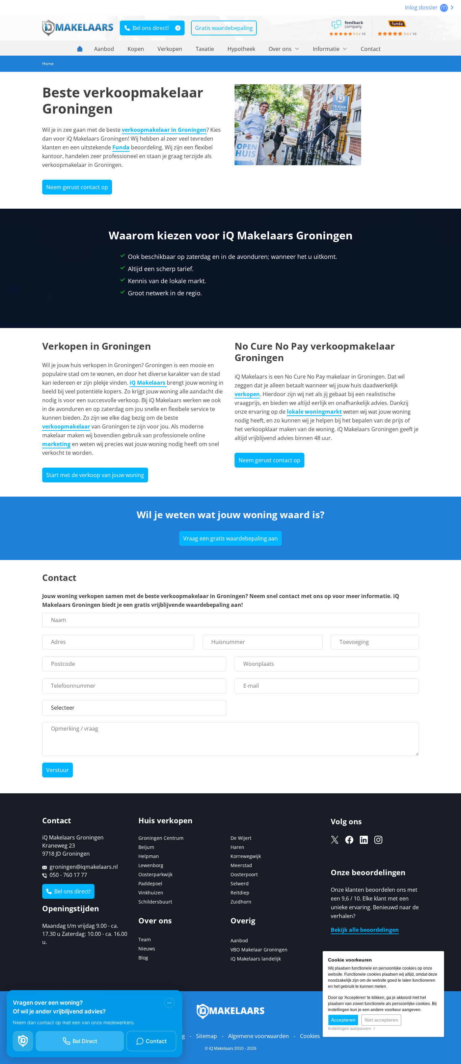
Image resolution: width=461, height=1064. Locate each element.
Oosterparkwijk (155, 874)
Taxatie (205, 49)
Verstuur (57, 770)
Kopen (136, 49)
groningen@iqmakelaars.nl (84, 866)
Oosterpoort (244, 874)
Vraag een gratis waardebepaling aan (230, 538)
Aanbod (104, 49)
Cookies (310, 1036)
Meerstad (241, 865)
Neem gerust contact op (77, 187)
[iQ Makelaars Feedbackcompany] (347, 24)
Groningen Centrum (161, 838)
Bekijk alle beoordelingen (365, 930)
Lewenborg (150, 865)
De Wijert (241, 838)
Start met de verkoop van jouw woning (95, 475)
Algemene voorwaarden (258, 1036)
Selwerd (240, 883)
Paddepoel (150, 883)
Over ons (281, 49)
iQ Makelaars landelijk (256, 958)
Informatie (327, 49)
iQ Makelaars (148, 382)
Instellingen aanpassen (350, 1028)
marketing (56, 444)
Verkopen (170, 49)
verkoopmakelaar (66, 426)
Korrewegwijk (246, 856)
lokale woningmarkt (314, 411)
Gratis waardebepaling (224, 28)
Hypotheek (241, 49)
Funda (121, 147)
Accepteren (343, 1020)
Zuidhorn (241, 901)
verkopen (247, 394)
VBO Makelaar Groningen (259, 949)
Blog (143, 957)
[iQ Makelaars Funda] (397, 23)
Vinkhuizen (150, 892)
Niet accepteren (381, 1020)
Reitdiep (240, 892)
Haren (237, 847)
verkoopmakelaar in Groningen (164, 130)
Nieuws (146, 948)
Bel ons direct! (149, 28)
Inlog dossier (422, 7)
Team (144, 939)
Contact (371, 49)
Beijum (146, 847)
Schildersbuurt (155, 901)
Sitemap (206, 1036)
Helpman (148, 856)
